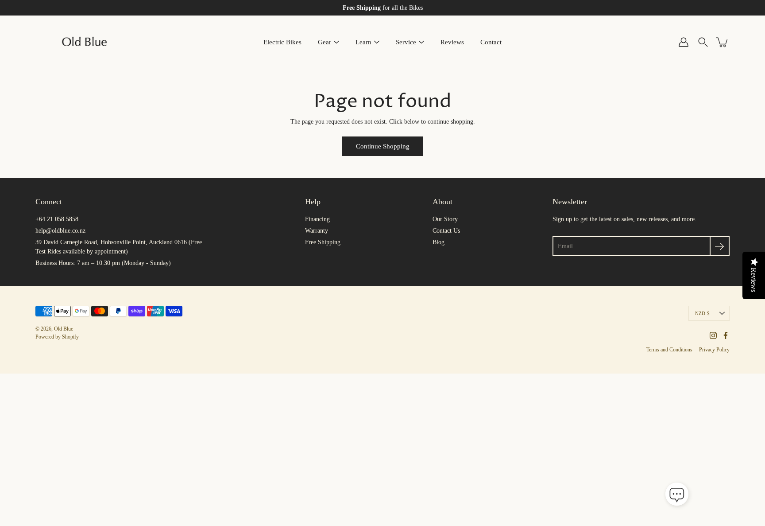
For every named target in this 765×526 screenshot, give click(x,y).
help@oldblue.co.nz (60, 230)
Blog (438, 242)
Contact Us (446, 230)
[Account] (683, 42)
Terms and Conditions (669, 350)
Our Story (445, 219)
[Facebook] (726, 335)
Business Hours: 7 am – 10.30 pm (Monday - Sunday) (103, 263)
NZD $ (702, 313)
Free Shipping (322, 242)
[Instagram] (713, 335)
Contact (491, 42)
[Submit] (720, 246)
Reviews (452, 42)
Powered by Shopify (57, 337)
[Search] (703, 42)
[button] (676, 495)
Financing (317, 219)
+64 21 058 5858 (56, 219)
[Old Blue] (85, 42)
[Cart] (722, 42)
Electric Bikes (282, 42)
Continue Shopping (383, 146)
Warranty (316, 230)
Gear (324, 42)
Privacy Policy (714, 350)
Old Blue (63, 329)
